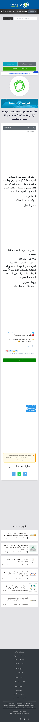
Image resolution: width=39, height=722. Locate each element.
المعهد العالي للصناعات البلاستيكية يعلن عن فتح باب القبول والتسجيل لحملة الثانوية (16, 547)
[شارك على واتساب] (19, 474)
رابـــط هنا (18, 360)
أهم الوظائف (19, 672)
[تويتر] (23, 719)
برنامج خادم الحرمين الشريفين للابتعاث (19, 590)
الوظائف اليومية (19, 681)
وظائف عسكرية (19, 656)
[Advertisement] (19, 41)
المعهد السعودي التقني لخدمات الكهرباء (19, 578)
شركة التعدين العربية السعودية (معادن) (19, 604)
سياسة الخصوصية (19, 698)
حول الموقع (19, 686)
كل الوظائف (19, 678)
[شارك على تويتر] (25, 474)
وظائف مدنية (19, 652)
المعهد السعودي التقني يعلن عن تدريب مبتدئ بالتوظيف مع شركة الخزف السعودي (15, 574)
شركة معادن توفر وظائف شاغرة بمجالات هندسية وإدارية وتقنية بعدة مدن (16, 600)
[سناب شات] (28, 719)
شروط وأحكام (19, 694)
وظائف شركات (19, 660)
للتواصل (19, 690)
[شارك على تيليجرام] (14, 474)
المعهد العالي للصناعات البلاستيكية (19, 552)
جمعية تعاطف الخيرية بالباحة (21, 538)
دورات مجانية (19, 664)
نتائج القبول (19, 669)
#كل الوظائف (31, 408)
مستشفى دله (24, 564)
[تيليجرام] (19, 719)
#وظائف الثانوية (31, 410)
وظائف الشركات (31, 128)
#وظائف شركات (31, 406)
